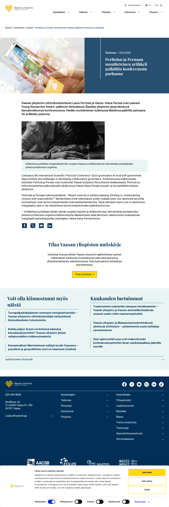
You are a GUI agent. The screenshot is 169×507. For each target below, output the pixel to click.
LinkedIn (154, 384)
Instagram (146, 384)
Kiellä (147, 490)
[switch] (78, 502)
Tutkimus (83, 12)
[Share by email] (41, 225)
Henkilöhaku (123, 394)
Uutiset (29, 28)
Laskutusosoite (125, 405)
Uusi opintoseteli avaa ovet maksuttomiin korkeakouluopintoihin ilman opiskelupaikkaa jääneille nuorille (127, 343)
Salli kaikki (147, 472)
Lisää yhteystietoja (16, 415)
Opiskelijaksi (59, 12)
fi (149, 5)
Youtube (139, 384)
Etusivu (8, 28)
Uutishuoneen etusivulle (19, 359)
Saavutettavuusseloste (129, 433)
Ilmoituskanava (125, 439)
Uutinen (110, 52)
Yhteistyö (106, 12)
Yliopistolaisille (134, 5)
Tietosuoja (122, 427)
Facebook (124, 384)
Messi (119, 416)
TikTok (161, 384)
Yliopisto (153, 12)
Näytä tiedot (140, 502)
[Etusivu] (19, 8)
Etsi (156, 5)
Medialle (121, 411)
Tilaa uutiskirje (83, 274)
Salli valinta (147, 481)
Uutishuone (129, 12)
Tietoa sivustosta (126, 422)
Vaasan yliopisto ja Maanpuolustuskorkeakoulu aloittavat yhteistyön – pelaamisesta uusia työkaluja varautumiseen (126, 326)
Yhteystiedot (123, 400)
